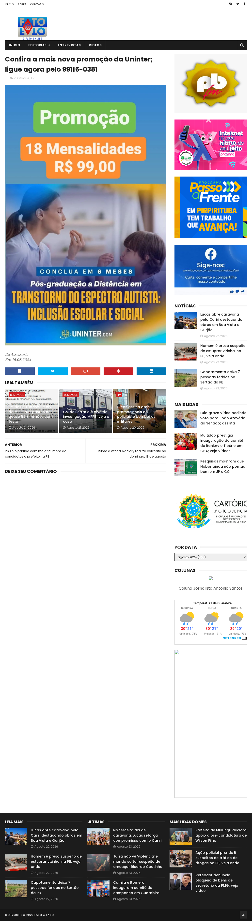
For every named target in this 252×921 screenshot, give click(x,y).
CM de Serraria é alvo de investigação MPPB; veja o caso (86, 416)
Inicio (9, 4)
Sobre (21, 4)
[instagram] (230, 4)
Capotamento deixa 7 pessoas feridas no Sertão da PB (220, 377)
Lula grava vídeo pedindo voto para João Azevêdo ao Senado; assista (223, 418)
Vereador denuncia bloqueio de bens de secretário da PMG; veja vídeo (216, 883)
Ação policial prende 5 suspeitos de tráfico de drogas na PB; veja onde (217, 857)
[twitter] (238, 4)
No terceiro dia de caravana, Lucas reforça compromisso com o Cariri (137, 835)
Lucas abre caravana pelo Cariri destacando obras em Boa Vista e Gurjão (221, 322)
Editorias (37, 45)
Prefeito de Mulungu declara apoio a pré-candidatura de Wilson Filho (221, 835)
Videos (95, 45)
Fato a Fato (44, 915)
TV (32, 78)
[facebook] (244, 4)
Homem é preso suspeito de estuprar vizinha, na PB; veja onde (223, 351)
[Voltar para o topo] (243, 915)
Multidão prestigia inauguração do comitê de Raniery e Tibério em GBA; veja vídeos (221, 443)
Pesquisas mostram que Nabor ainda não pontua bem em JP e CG (222, 466)
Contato (37, 4)
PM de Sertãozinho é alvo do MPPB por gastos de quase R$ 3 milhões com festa (31, 414)
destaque (21, 78)
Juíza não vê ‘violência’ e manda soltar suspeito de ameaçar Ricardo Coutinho (137, 861)
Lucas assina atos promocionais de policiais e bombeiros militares (136, 414)
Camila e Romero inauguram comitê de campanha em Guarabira (136, 887)
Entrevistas (69, 45)
